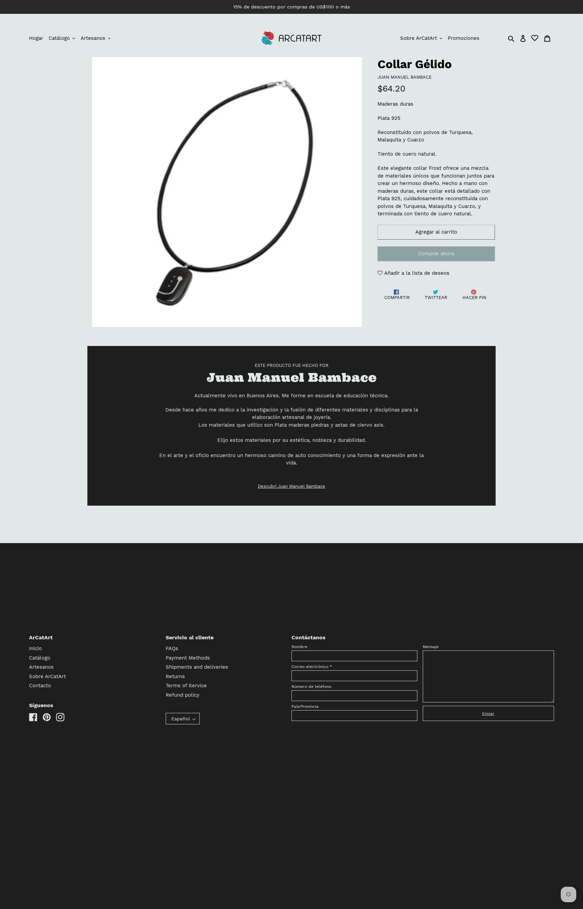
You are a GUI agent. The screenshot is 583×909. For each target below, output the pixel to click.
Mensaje (431, 647)
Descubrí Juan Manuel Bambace (291, 486)
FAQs (172, 648)
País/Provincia (305, 706)
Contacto (40, 686)
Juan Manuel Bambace (405, 77)
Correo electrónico (312, 667)
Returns (175, 676)
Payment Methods (188, 658)
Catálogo (39, 658)
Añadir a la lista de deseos (416, 273)
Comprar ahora (436, 253)
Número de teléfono (311, 687)
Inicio (35, 648)
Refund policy (182, 695)
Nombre (299, 647)
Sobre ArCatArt (47, 676)
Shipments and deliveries (197, 667)
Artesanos (41, 667)
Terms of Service (186, 686)
